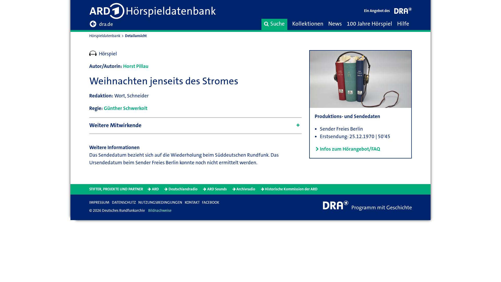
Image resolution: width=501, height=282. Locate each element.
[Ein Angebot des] (403, 12)
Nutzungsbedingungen (160, 202)
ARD (155, 189)
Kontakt (192, 202)
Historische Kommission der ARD (291, 189)
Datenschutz (124, 202)
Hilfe (403, 23)
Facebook (210, 202)
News (335, 23)
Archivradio (245, 189)
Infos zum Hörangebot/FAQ (350, 149)
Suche (277, 23)
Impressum (99, 202)
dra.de (106, 24)
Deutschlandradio (183, 189)
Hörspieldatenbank (104, 35)
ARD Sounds (217, 189)
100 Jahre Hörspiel (369, 23)
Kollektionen (307, 23)
